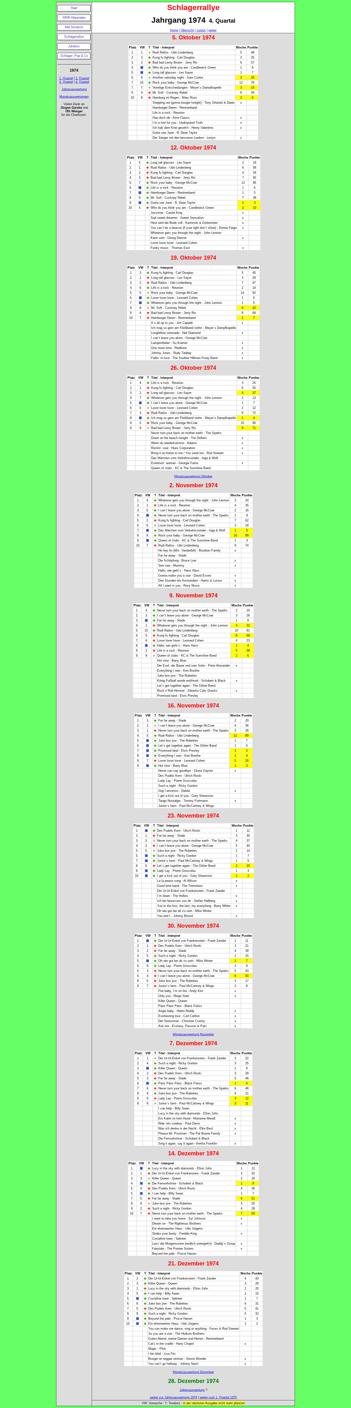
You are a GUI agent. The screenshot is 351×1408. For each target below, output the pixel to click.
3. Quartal (66, 82)
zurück (201, 30)
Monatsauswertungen (74, 96)
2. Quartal (82, 78)
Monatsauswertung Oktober (193, 476)
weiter (212, 30)
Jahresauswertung (74, 89)
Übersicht (187, 30)
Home (174, 30)
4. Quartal (82, 82)
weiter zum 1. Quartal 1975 (218, 1397)
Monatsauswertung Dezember (193, 1372)
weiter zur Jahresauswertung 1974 (173, 1397)
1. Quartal (66, 78)
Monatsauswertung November (193, 1034)
